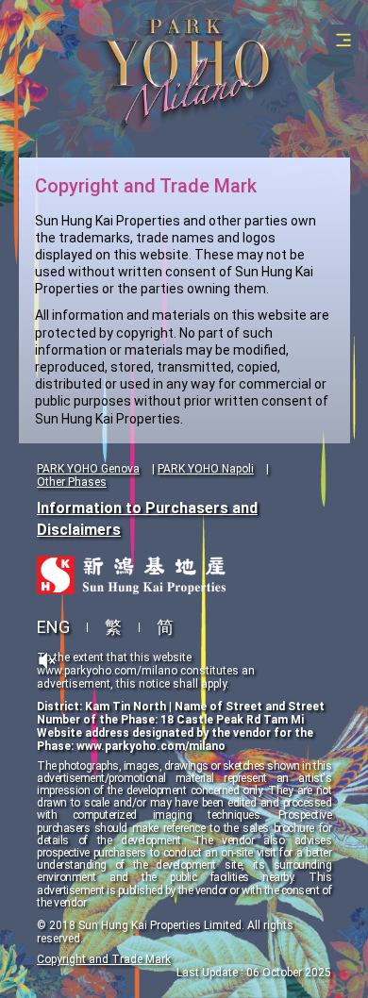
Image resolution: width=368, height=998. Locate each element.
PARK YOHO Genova (88, 468)
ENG (53, 627)
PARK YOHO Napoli (206, 468)
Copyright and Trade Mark (104, 959)
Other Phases (72, 482)
